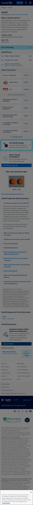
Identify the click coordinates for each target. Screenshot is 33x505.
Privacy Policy (6, 503)
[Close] (31, 492)
